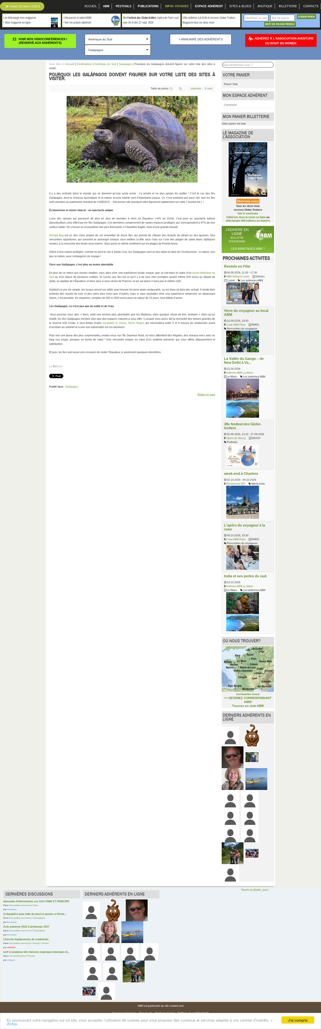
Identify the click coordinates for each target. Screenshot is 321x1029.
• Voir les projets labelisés (77, 23)
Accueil (70, 64)
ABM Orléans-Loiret (237, 276)
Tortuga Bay (56, 235)
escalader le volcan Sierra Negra (123, 323)
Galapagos (125, 64)
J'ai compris (298, 1020)
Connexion (230, 104)
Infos (35, 905)
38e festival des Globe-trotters (242, 426)
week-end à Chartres (241, 473)
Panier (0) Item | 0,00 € (24, 6)
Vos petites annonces (20, 905)
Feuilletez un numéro (257, 220)
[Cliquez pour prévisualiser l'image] (132, 139)
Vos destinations (17, 956)
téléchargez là (234, 220)
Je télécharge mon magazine (20, 18)
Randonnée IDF (235, 483)
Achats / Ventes (41, 943)
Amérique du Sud (105, 64)
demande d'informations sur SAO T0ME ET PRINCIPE (36, 901)
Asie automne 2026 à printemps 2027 (26, 926)
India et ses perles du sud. (245, 576)
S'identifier (306, 17)
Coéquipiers (39, 918)
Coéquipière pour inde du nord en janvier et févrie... (34, 914)
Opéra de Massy (236, 438)
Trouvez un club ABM (248, 706)
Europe (31, 956)
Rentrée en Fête (237, 266)
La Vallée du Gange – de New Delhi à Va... (244, 360)
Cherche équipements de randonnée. (26, 939)
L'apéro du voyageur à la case (244, 527)
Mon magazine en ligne (18, 23)
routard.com (176, 1005)
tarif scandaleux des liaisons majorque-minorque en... (36, 952)
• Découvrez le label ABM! (77, 18)
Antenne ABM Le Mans (239, 372)
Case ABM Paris (235, 324)
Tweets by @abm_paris (255, 889)
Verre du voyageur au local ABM (246, 312)
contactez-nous (248, 694)
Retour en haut (206, 394)
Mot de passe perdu (280, 24)
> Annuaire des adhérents (201, 39)
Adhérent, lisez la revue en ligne (246, 217)
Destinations (84, 64)
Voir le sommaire (247, 213)
